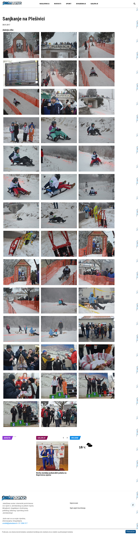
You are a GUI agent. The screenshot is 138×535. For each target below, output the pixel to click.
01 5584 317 (23, 523)
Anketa (7, 438)
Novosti (57, 3)
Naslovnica (44, 3)
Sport (68, 3)
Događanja (81, 3)
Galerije (94, 3)
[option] (52, 459)
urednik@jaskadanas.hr (10, 523)
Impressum (74, 503)
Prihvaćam (131, 532)
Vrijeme (74, 438)
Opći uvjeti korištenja (77, 508)
